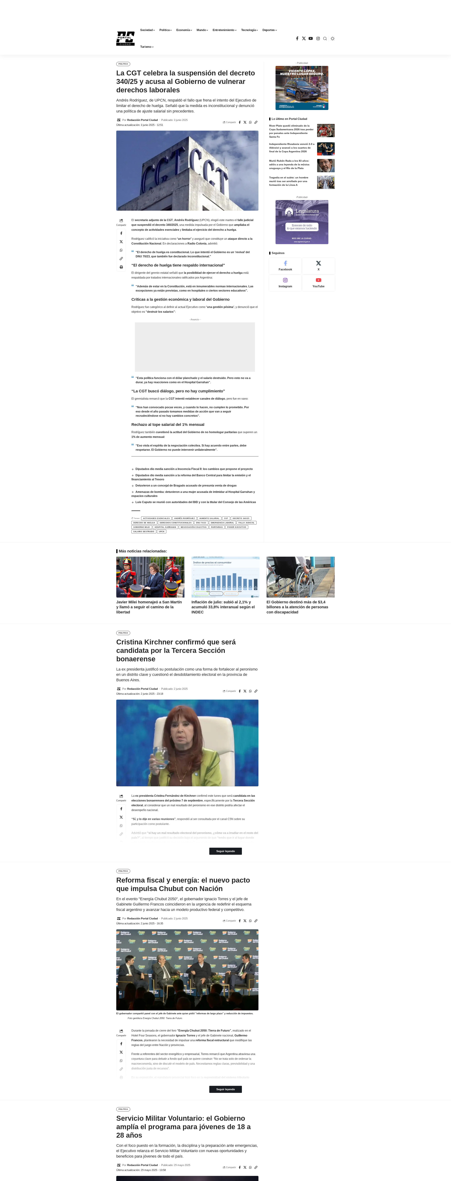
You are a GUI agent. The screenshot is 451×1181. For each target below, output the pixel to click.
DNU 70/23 (201, 523)
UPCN (161, 532)
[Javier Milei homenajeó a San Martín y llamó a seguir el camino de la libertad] (150, 577)
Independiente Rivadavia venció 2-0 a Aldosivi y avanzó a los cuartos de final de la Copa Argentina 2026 (291, 148)
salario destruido (143, 532)
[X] (304, 38)
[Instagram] (318, 38)
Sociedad (231, 594)
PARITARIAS (217, 527)
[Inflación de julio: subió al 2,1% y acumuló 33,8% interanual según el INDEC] (225, 577)
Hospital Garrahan (165, 527)
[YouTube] (311, 38)
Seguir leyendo (225, 851)
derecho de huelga (144, 523)
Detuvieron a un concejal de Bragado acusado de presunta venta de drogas (186, 485)
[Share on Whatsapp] (250, 122)
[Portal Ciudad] (125, 39)
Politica (123, 64)
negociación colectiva (194, 527)
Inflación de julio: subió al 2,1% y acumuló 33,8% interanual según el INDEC (223, 607)
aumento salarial (209, 518)
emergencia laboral (222, 523)
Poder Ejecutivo (236, 527)
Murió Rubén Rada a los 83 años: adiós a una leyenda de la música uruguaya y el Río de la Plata (289, 164)
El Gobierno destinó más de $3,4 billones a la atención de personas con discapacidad (297, 607)
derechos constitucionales (176, 523)
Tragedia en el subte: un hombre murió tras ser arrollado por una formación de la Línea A (288, 181)
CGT (226, 518)
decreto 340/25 (241, 518)
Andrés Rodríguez (184, 518)
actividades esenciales (156, 518)
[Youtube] (318, 283)
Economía (201, 594)
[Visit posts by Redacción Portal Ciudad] (118, 120)
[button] (325, 39)
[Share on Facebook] (239, 122)
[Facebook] (297, 38)
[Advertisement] (225, 10)
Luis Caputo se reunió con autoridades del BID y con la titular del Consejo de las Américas (195, 502)
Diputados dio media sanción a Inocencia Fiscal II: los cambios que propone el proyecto (194, 468)
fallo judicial (247, 523)
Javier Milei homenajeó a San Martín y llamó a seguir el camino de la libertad (149, 607)
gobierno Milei (141, 527)
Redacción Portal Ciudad (142, 119)
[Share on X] (245, 122)
